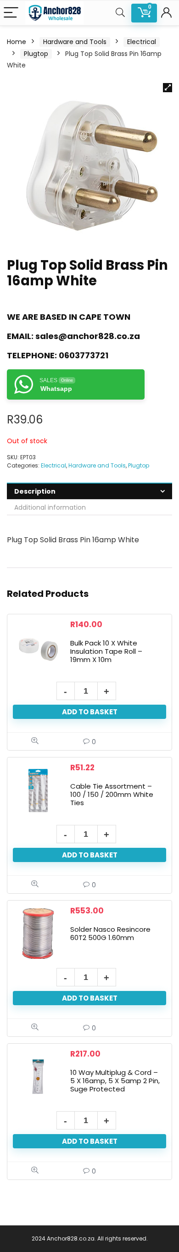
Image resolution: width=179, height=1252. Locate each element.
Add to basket (89, 712)
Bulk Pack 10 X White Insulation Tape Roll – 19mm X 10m (106, 651)
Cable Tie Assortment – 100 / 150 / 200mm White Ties (111, 794)
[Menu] (11, 13)
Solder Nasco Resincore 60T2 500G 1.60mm (110, 933)
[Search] (120, 13)
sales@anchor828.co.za (87, 336)
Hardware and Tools (74, 41)
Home (16, 41)
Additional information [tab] (50, 507)
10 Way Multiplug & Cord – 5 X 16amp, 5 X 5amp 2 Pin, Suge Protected (115, 1081)
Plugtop (36, 53)
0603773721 (83, 355)
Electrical (141, 41)
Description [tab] (35, 491)
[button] (167, 87)
